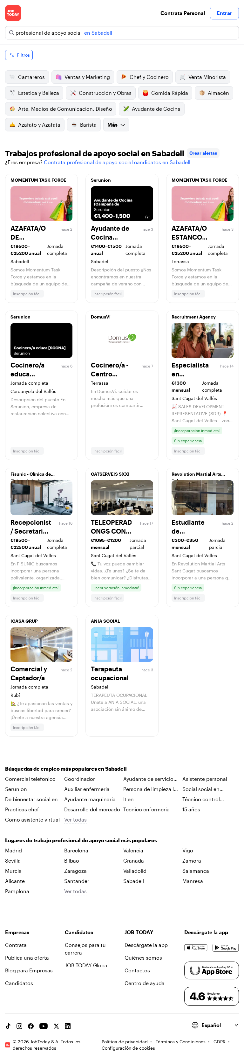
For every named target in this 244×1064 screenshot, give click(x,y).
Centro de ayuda (145, 983)
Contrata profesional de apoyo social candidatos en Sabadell (117, 162)
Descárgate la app (146, 945)
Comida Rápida (169, 93)
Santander (76, 881)
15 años (191, 809)
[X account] (56, 1026)
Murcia (13, 871)
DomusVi (101, 316)
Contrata (16, 945)
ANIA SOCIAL (105, 621)
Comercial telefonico (30, 779)
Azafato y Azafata (39, 125)
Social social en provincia (201, 789)
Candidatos (19, 983)
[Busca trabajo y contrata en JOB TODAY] (13, 13)
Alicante (15, 881)
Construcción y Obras (105, 93)
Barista (88, 125)
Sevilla (13, 861)
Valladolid (134, 871)
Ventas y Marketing (87, 77)
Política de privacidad (125, 1041)
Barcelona (76, 850)
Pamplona (17, 891)
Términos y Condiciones (181, 1041)
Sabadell (133, 881)
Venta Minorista (207, 77)
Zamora (191, 861)
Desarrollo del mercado (92, 809)
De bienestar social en (31, 799)
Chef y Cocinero (149, 77)
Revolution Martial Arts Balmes (196, 475)
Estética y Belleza (38, 93)
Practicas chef (22, 809)
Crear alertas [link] (203, 153)
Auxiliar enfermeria (87, 789)
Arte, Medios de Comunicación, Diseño (65, 109)
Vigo (187, 850)
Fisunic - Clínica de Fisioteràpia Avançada (34, 475)
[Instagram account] (19, 1026)
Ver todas (75, 819)
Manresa (192, 881)
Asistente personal (204, 779)
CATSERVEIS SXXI (110, 474)
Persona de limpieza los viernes (151, 789)
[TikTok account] (8, 1026)
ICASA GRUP (24, 621)
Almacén (218, 93)
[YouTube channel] (43, 1026)
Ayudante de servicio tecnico (148, 779)
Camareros (31, 77)
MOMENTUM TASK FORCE (38, 180)
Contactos (137, 970)
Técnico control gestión (201, 799)
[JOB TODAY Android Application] (226, 947)
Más (112, 125)
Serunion (101, 180)
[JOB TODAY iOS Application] (195, 947)
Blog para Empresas (29, 970)
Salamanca (195, 871)
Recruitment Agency (194, 316)
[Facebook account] (31, 1026)
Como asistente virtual (32, 819)
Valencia (133, 850)
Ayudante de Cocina (156, 109)
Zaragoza (75, 871)
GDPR (220, 1041)
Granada (133, 861)
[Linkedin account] (68, 1026)
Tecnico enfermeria (146, 809)
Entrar (224, 13)
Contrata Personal (182, 13)
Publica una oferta (27, 958)
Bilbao (71, 861)
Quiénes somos (143, 958)
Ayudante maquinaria (90, 799)
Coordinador (79, 779)
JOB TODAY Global (87, 965)
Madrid (13, 850)
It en (128, 799)
